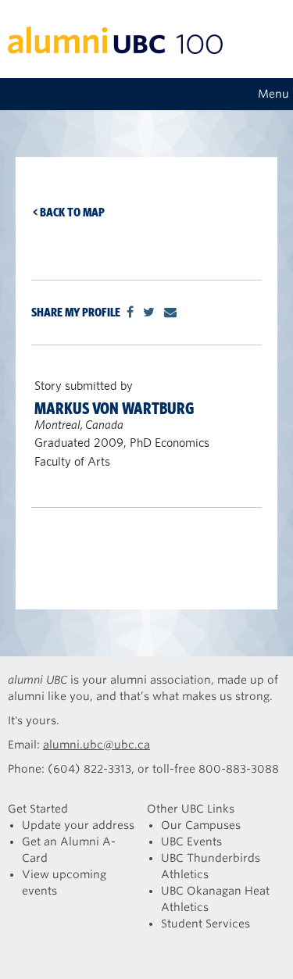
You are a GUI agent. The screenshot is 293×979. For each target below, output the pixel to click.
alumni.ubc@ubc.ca (96, 744)
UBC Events (191, 841)
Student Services (205, 923)
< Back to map (69, 212)
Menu (273, 94)
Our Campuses (201, 825)
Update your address (78, 825)
